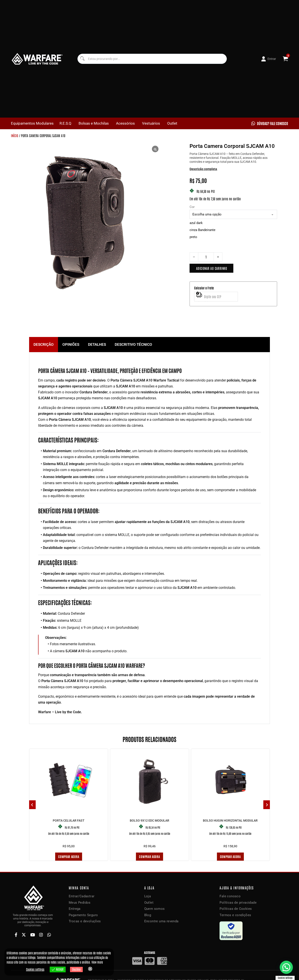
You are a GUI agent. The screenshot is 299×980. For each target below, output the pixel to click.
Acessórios (125, 123)
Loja (147, 896)
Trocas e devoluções (85, 921)
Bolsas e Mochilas (94, 123)
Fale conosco (230, 896)
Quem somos (154, 909)
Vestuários (151, 123)
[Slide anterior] (32, 804)
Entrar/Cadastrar (81, 896)
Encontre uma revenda (161, 921)
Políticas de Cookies (236, 909)
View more (97, 962)
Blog (147, 915)
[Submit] (82, 59)
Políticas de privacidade (238, 903)
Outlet (172, 123)
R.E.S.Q (65, 123)
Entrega (75, 909)
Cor (192, 207)
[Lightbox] (155, 149)
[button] (286, 967)
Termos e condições (235, 915)
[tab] (43, 344)
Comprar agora (68, 856)
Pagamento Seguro (83, 915)
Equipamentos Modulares (32, 123)
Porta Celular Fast (68, 820)
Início (14, 135)
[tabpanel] (149, 538)
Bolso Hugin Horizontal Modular (230, 820)
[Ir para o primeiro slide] (266, 804)
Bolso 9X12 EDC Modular (149, 820)
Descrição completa (203, 169)
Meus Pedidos (80, 903)
